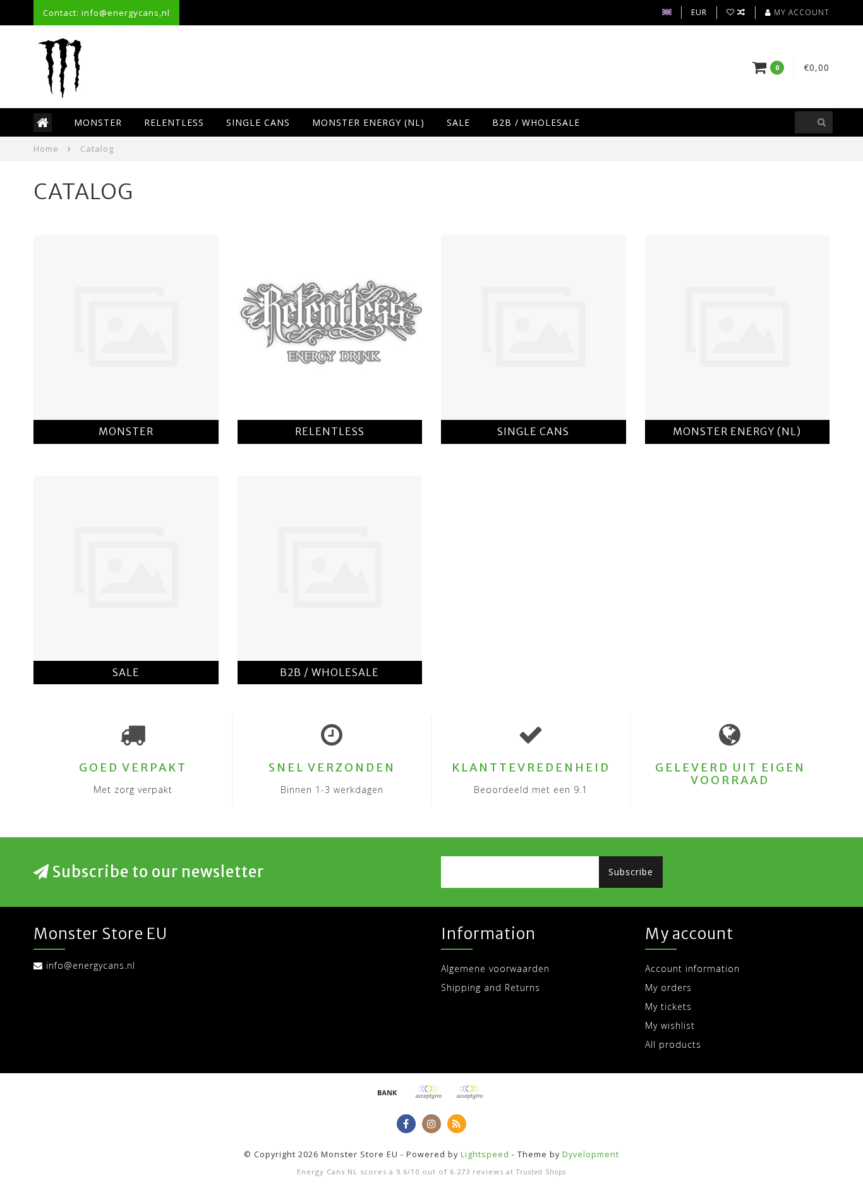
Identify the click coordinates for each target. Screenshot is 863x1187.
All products (673, 1044)
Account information (692, 969)
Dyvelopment (590, 1154)
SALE (458, 122)
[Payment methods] (387, 1092)
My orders (668, 987)
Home (46, 148)
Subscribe (630, 872)
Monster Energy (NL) (368, 122)
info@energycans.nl (90, 965)
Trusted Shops (541, 1171)
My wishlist (670, 1025)
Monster (98, 122)
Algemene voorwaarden (495, 969)
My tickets (668, 1006)
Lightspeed (485, 1154)
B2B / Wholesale (536, 122)
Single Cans (258, 122)
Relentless (174, 122)
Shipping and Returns (490, 987)
